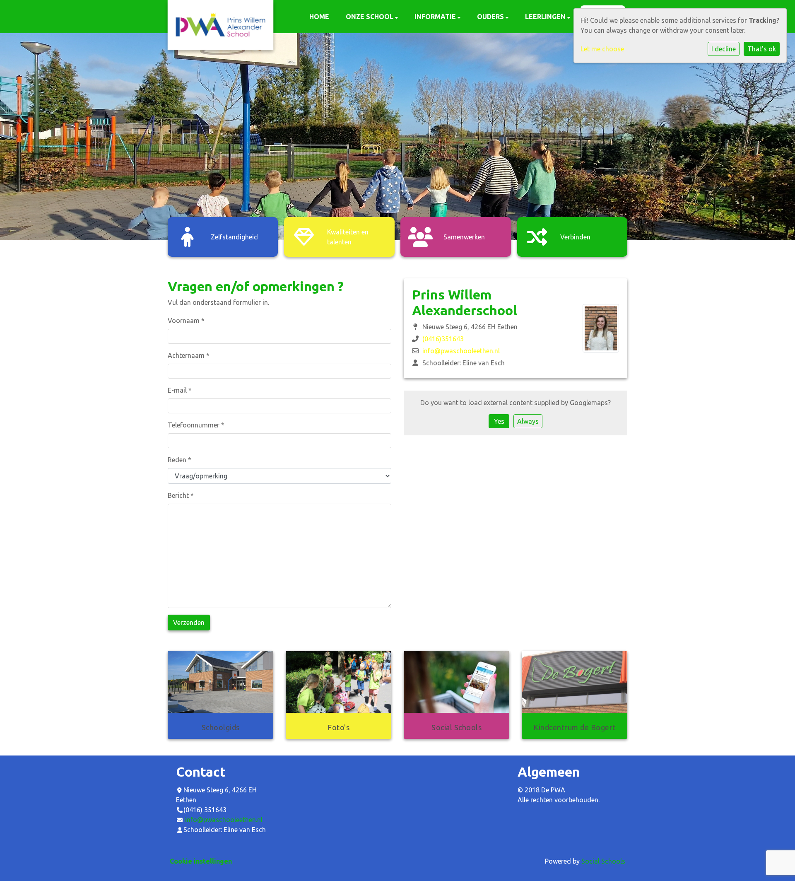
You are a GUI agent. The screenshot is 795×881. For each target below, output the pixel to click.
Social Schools (603, 861)
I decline (723, 49)
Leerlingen (546, 16)
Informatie (436, 16)
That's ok (761, 49)
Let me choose (602, 49)
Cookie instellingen (201, 861)
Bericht (181, 495)
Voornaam (186, 320)
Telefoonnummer (196, 425)
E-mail (180, 390)
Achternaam (189, 355)
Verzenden (189, 622)
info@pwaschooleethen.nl (461, 351)
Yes (499, 421)
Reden (179, 459)
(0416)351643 (443, 339)
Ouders (491, 16)
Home (319, 16)
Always (528, 421)
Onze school (370, 16)
